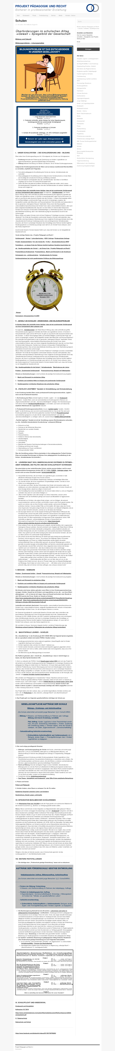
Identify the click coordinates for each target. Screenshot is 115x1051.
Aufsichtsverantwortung (38, 776)
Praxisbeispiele (81, 131)
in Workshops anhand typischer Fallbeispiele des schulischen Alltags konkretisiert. (41, 626)
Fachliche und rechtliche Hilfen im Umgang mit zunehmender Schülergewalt (41, 381)
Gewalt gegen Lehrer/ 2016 (49, 661)
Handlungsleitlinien (82, 86)
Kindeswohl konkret (82, 108)
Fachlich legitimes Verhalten (85, 74)
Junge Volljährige (82, 101)
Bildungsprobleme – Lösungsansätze (29, 43)
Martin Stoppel (32, 24)
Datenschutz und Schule (23, 1022)
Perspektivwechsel (63, 413)
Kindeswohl (26, 15)
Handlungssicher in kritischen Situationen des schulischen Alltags (38, 384)
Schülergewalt (19, 238)
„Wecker (18, 312)
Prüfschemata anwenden (84, 136)
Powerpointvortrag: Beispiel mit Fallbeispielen (55, 371)
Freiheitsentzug (43, 15)
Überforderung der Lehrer (61, 367)
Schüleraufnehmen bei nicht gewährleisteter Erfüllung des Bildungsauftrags (39, 258)
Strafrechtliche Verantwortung (85, 158)
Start (18, 15)
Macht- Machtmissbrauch (84, 113)
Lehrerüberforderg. (38, 238)
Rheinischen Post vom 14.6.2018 (29, 804)
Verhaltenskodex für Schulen (48, 255)
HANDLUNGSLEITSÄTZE (63, 417)
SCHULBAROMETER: (49, 472)
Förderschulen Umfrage (61, 238)
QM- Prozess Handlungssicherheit (86, 141)
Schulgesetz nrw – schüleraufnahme (26, 255)
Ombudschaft (81, 121)
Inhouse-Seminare (82, 93)
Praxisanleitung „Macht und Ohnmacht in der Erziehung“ (53, 252)
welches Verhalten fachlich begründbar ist (36, 674)
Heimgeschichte (81, 88)
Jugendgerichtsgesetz (83, 98)
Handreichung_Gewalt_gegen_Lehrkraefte (28, 795)
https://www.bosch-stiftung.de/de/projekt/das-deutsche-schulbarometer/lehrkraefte (39, 522)
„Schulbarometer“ (57, 192)
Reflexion (79, 144)
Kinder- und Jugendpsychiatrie (85, 103)
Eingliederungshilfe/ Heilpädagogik (86, 71)
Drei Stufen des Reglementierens (86, 69)
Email (78, 42)
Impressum (80, 91)
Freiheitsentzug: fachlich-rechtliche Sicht (87, 80)
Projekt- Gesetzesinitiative (23, 242)
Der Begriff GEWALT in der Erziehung (87, 64)
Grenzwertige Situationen (84, 83)
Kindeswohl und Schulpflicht (24, 1006)
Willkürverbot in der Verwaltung (86, 163)
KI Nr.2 (48, 242)
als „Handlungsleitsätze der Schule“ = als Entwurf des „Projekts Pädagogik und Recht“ (42, 248)
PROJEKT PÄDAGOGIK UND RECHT (40, 6)
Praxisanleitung (81, 128)
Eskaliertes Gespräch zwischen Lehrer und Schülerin (32, 792)
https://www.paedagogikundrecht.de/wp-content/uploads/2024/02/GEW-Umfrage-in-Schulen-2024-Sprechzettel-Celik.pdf (41, 601)
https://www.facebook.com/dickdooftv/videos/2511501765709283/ (35, 1033)
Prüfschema (27, 693)
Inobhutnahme (81, 96)
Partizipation (80, 123)
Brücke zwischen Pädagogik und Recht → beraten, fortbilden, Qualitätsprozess (88, 27)
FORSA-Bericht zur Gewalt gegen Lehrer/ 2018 (58, 682)
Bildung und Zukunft (23, 39)
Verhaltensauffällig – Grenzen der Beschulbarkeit (36, 943)
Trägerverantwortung (83, 161)
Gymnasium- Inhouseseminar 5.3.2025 (27, 316)
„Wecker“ (28, 238)
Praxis (34, 15)
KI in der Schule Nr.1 (39, 242)
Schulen (21, 20)
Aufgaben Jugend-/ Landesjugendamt (87, 59)
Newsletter (80, 118)
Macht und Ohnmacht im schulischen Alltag (31, 377)
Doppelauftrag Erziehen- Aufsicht (86, 66)
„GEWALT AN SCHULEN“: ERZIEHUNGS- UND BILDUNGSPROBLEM (43, 321)
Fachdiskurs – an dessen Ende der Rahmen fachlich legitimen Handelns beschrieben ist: (43, 245)
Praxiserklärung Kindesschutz (24, 252)
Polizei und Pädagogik (22, 785)
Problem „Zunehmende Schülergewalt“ (27, 371)
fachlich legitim (53, 409)
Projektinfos (80, 134)
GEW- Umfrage (49, 238)
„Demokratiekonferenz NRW (60, 242)
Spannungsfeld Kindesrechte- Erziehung (85, 152)
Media (60, 15)
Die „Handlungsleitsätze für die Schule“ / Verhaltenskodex (33, 367)
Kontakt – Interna (70, 15)
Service (53, 15)
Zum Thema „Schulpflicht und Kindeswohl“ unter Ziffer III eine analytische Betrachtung (45, 778)
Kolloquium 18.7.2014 (22, 1009)
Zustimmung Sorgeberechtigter (86, 166)
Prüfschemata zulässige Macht (85, 139)
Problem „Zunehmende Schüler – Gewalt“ (28, 573)
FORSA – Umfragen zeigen (59, 470)
